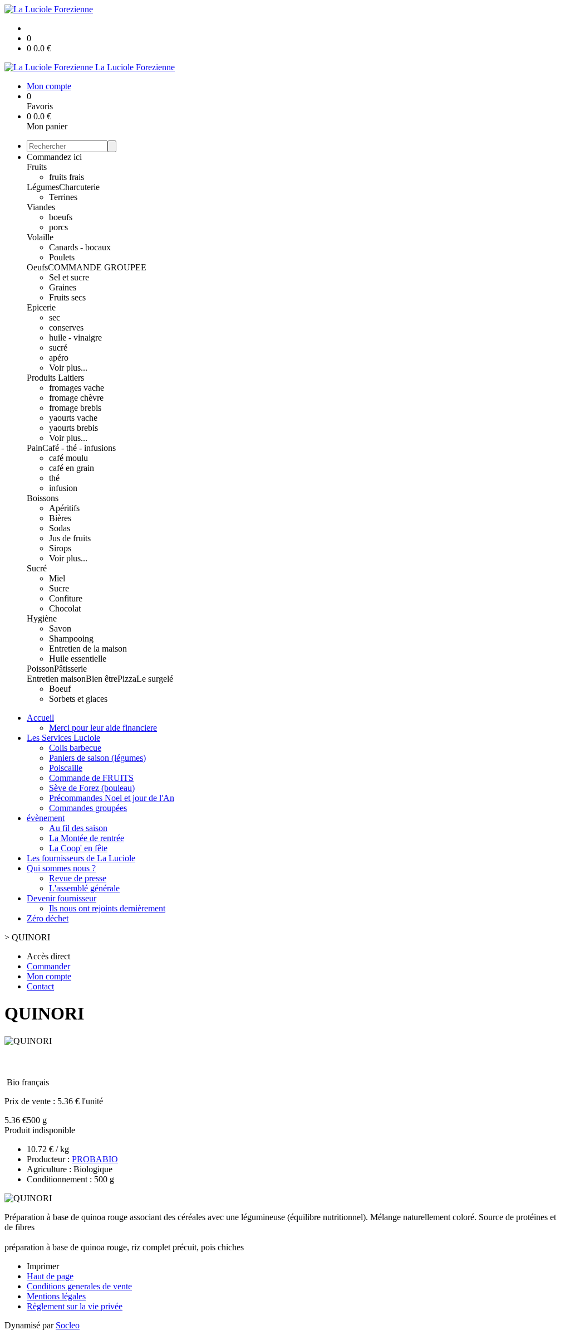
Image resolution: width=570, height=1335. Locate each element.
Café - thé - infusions (79, 448)
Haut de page (50, 1276)
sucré (58, 347)
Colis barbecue (75, 748)
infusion (63, 488)
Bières (60, 518)
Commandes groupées (88, 808)
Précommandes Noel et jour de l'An (111, 798)
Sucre (59, 588)
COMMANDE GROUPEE (97, 267)
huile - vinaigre (75, 337)
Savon (60, 628)
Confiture (65, 598)
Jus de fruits (70, 538)
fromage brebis (75, 407)
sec (54, 317)
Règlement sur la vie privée (74, 1306)
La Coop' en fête (78, 848)
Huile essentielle (77, 658)
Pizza (126, 678)
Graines (62, 287)
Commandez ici (54, 157)
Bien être (101, 678)
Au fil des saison (78, 828)
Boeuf (60, 688)
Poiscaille (65, 768)
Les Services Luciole (63, 737)
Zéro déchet (47, 918)
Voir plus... (68, 367)
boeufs (60, 217)
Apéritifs (64, 508)
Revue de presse (77, 878)
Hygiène (42, 618)
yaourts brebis (73, 428)
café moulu (68, 458)
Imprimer (43, 1266)
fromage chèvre (76, 397)
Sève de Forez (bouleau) (92, 788)
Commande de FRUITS (91, 778)
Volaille (40, 237)
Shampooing (71, 638)
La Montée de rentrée (86, 838)
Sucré (37, 568)
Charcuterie (79, 187)
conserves (66, 327)
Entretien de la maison (88, 648)
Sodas (59, 528)
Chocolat (65, 608)
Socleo (68, 1325)
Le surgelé (154, 678)
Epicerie (41, 307)
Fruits (37, 167)
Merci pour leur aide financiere (103, 727)
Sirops (60, 548)
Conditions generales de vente (79, 1286)
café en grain (71, 468)
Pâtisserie (70, 668)
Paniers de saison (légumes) (97, 758)
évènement (46, 818)
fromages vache (76, 387)
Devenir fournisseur (61, 898)
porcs (58, 227)
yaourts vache (73, 418)
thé (54, 478)
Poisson (40, 668)
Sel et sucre (69, 277)
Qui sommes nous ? (61, 868)
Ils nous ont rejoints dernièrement (107, 908)
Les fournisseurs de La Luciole (81, 858)
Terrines (63, 197)
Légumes (43, 187)
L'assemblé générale (84, 888)
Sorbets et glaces (78, 698)
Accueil (40, 717)
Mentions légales (56, 1296)
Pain (34, 448)
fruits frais (66, 177)
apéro (58, 357)
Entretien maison (56, 678)
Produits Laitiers (55, 377)
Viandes (41, 207)
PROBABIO (95, 1159)
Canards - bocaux (80, 247)
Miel (57, 578)
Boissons (42, 498)
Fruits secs (67, 297)
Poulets (62, 257)
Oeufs (37, 267)
